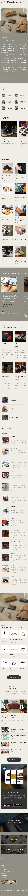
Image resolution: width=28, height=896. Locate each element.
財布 (2, 859)
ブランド (3, 867)
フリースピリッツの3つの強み (14, 839)
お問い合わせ (4, 875)
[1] (4, 2)
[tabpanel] (9, 133)
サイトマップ (4, 877)
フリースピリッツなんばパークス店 (12, 313)
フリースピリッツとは (6, 871)
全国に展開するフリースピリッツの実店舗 (14, 849)
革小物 (2, 863)
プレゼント (3, 869)
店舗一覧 (3, 873)
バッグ (2, 861)
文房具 (2, 865)
